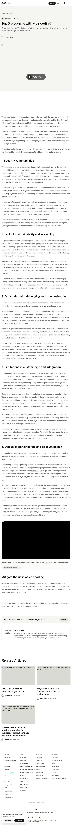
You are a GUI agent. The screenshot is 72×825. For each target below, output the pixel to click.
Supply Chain (40, 763)
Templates (55, 757)
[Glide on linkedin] (39, 817)
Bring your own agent (10, 760)
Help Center (55, 766)
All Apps (23, 790)
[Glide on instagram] (32, 817)
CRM (21, 781)
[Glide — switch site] (7, 3)
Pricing (6, 770)
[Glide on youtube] (28, 817)
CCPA (42, 803)
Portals (22, 775)
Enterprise (39, 760)
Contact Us (53, 820)
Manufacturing (40, 766)
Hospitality (39, 775)
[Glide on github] (43, 817)
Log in (59, 3)
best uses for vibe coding (46, 149)
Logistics (23, 760)
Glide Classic (8, 797)
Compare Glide (9, 785)
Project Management (26, 772)
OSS (35, 820)
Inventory (23, 757)
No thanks (8, 820)
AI (2, 18)
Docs (53, 763)
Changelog (7, 794)
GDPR (38, 803)
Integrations (8, 791)
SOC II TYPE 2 (31, 803)
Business (39, 757)
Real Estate (39, 772)
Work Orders (24, 784)
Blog (5, 776)
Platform (7, 757)
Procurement (24, 763)
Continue (19, 820)
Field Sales (23, 787)
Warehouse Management (27, 769)
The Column (41, 633)
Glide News (55, 775)
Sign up (52, 3)
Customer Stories (57, 760)
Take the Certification (10, 567)
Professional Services (42, 778)
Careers (6, 773)
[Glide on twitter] (36, 817)
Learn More (12, 816)
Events (54, 772)
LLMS (46, 820)
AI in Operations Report (59, 778)
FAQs (6, 788)
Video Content (54, 633)
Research (7, 779)
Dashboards (24, 778)
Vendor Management (26, 766)
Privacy (30, 820)
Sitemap (40, 820)
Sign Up (63, 619)
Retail (38, 769)
